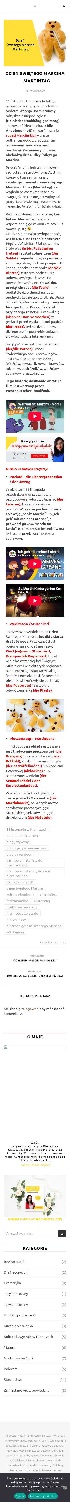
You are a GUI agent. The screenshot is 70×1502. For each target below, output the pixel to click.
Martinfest (48, 894)
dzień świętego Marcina (25, 888)
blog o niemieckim (21, 854)
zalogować (29, 1009)
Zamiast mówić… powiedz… (26, 1390)
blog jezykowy (17, 842)
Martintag (42, 901)
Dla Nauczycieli (15, 1272)
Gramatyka (12, 1283)
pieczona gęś (16, 919)
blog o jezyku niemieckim (26, 848)
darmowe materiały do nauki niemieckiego (29, 873)
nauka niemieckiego (22, 907)
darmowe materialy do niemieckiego (24, 862)
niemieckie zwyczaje (22, 913)
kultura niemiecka (20, 894)
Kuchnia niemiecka (18, 1326)
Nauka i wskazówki (18, 1358)
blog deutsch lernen (22, 835)
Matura (9, 1347)
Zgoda (20, 1496)
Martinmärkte (17, 901)
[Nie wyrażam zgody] (65, 1488)
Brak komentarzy (53, 942)
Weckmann (15, 932)
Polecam (11, 1369)
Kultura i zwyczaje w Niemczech (28, 1336)
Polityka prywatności (43, 1496)
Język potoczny (16, 1293)
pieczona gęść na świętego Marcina (33, 926)
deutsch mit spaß (19, 882)
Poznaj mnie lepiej (35, 1164)
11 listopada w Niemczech (26, 829)
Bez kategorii (14, 1261)
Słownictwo (13, 1379)
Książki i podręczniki (20, 1315)
